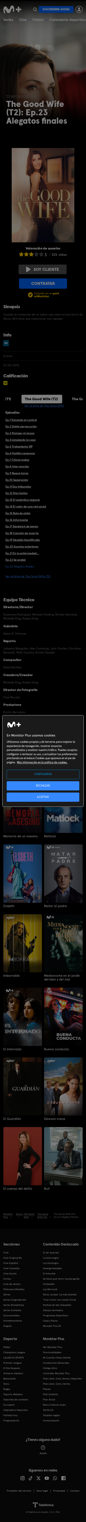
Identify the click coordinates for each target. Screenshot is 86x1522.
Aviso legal (42, 1490)
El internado (12, 1049)
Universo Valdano (13, 1373)
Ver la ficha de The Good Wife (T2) (28, 576)
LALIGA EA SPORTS (13, 1357)
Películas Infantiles (13, 1289)
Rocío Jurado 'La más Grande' (60, 1294)
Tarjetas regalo (51, 1415)
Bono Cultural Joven (54, 1404)
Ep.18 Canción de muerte (22, 533)
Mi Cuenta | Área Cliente (57, 1357)
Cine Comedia (11, 1268)
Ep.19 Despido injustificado (22, 540)
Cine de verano (12, 1284)
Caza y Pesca (50, 1320)
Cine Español (10, 1263)
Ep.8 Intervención (17, 466)
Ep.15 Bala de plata (17, 513)
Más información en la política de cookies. (42, 762)
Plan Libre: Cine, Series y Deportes (62, 1378)
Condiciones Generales (56, 1362)
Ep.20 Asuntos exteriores (21, 546)
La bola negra (51, 1257)
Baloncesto (9, 1378)
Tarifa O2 (48, 1410)
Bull (47, 1189)
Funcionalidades (52, 1352)
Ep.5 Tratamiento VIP (19, 446)
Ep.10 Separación (16, 480)
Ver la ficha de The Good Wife (44, 405)
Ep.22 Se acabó (15, 559)
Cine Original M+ (12, 1257)
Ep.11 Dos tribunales (18, 486)
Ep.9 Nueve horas (16, 473)
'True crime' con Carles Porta (59, 1299)
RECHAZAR (43, 785)
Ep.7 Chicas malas (17, 459)
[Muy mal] (21, 254)
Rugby (6, 1389)
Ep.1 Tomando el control (21, 420)
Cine (23, 19)
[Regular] (31, 254)
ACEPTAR (43, 797)
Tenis (6, 1383)
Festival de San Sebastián (57, 1305)
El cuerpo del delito (17, 1189)
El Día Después (11, 1368)
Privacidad (59, 1490)
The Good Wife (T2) (41, 399)
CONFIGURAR (43, 774)
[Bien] (36, 254)
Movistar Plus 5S (52, 1326)
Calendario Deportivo (15, 1410)
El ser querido (51, 1252)
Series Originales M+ (14, 1299)
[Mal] (26, 254)
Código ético (50, 1368)
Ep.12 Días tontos (16, 493)
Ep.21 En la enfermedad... (22, 553)
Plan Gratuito (50, 1394)
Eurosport (9, 1404)
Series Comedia (12, 1310)
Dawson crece (54, 1119)
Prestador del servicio (19, 1490)
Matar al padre (55, 906)
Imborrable (11, 976)
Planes (47, 1389)
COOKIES (74, 1490)
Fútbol (38, 19)
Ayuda (43, 1453)
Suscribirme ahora (56, 9)
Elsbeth (8, 906)
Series (8, 19)
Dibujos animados (53, 1310)
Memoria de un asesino (20, 836)
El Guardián (12, 1119)
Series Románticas (13, 1305)
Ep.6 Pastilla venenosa (20, 453)
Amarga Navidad (52, 1268)
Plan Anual (49, 1399)
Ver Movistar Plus (52, 1347)
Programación (11, 1420)
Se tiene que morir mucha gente (61, 1278)
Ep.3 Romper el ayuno (19, 433)
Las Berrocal (50, 1289)
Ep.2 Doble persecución (21, 426)
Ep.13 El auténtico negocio (22, 499)
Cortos (7, 1278)
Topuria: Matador (13, 1394)
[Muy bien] (41, 254)
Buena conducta (56, 1049)
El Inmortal (49, 1273)
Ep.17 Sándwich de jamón (21, 526)
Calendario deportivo (67, 19)
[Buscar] (35, 9)
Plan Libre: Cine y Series (56, 1383)
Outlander (49, 1284)
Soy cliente (46, 269)
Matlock (50, 836)
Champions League (14, 1352)
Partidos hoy (10, 1415)
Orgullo (7, 1326)
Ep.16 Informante (16, 520)
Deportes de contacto (15, 1399)
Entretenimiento (12, 1320)
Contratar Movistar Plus (56, 1373)
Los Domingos (50, 1263)
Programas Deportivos (55, 1315)
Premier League (12, 1362)
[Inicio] (12, 9)
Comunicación (51, 1420)
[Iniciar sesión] (79, 9)
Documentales (11, 1315)
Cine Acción (10, 1273)
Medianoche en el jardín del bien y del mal (62, 977)
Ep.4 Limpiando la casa (20, 440)
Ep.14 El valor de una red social (25, 506)
